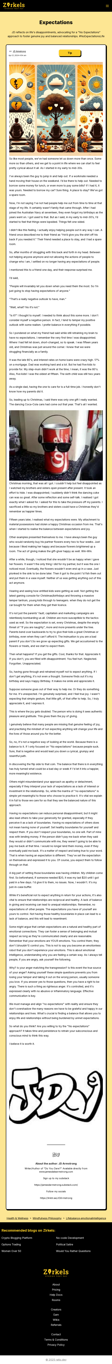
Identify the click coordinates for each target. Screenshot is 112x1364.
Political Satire (64, 1244)
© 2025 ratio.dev (56, 1359)
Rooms (56, 1300)
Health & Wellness (17, 1218)
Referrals (56, 1324)
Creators (56, 1309)
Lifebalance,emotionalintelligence (86, 1218)
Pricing (56, 1289)
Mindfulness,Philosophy (47, 1218)
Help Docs (56, 1294)
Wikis (56, 1319)
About (56, 1284)
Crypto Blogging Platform (16, 1237)
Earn (56, 1314)
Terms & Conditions (56, 1339)
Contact (56, 1334)
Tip (70, 52)
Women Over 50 (11, 1251)
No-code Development (70, 1237)
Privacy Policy (56, 1344)
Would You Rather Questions (73, 1251)
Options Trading (11, 1244)
